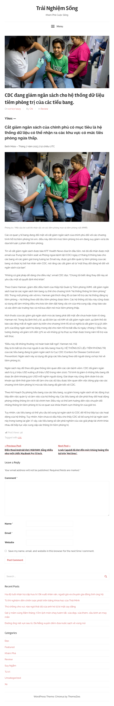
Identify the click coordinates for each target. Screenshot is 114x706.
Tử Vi (7, 671)
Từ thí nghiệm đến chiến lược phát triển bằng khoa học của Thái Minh (42, 600)
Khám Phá (10, 653)
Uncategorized (13, 677)
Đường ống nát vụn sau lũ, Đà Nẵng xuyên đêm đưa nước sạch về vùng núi (45, 623)
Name (9, 523)
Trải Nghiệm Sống (57, 8)
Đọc (7, 640)
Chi (31, 109)
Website (9, 542)
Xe (6, 684)
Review (44, 109)
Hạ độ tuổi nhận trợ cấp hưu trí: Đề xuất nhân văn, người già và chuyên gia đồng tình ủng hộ (54, 594)
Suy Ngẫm (10, 665)
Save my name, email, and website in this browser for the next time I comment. (51, 551)
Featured (10, 647)
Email (8, 533)
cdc (20, 437)
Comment (11, 478)
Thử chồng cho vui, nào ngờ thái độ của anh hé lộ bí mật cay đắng (40, 606)
